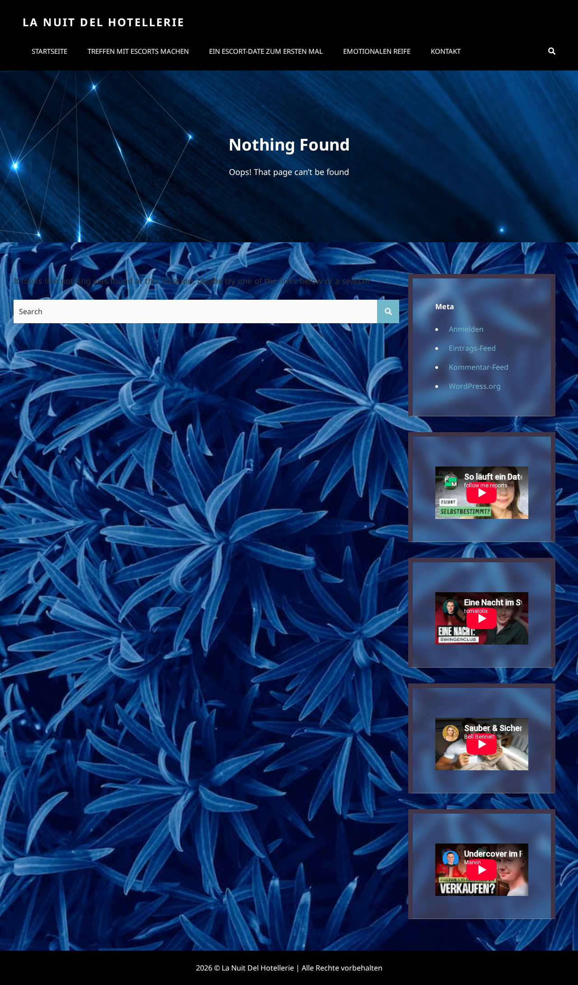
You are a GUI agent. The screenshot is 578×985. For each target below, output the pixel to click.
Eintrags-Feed (472, 348)
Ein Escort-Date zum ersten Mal (266, 51)
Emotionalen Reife (376, 51)
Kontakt (446, 51)
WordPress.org (475, 386)
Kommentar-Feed (478, 367)
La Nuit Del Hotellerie (104, 21)
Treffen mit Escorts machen (138, 51)
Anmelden (466, 329)
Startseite (49, 51)
